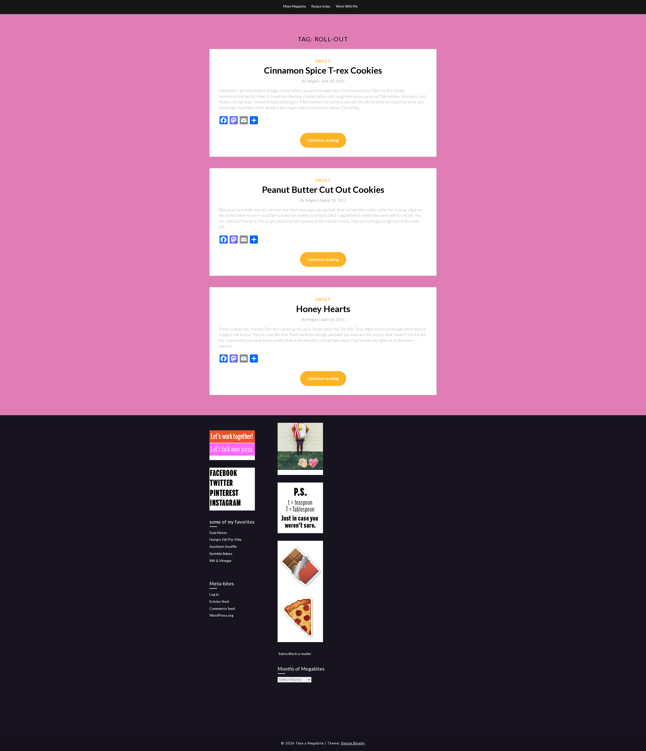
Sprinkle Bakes (220, 553)
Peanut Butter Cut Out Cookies (323, 189)
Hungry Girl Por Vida (225, 539)
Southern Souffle (223, 546)
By (311, 80)
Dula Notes (218, 532)
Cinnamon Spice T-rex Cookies (323, 70)
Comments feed (222, 608)
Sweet (323, 61)
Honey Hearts (323, 308)
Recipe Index (320, 6)
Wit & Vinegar (220, 560)
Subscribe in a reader (294, 653)
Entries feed (219, 601)
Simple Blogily (353, 743)
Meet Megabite (294, 6)
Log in (214, 594)
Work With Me (347, 6)
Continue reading (323, 140)
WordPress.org (221, 615)
